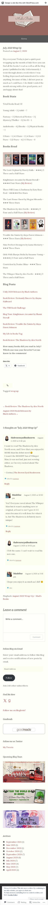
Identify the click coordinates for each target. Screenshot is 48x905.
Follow (9, 678)
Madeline (16, 494)
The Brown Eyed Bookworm (27, 472)
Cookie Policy (12, 895)
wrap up (14, 391)
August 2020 (12, 857)
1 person (16, 479)
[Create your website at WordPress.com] (24, 3)
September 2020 (14, 854)
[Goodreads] (9, 701)
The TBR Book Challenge (14, 308)
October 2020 (12, 851)
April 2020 (11, 870)
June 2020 (11, 863)
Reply (6, 483)
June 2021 (10, 845)
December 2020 (13, 848)
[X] (5, 701)
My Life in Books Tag (12, 333)
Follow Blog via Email (13, 649)
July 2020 (10, 860)
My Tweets (8, 747)
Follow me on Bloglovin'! (14, 710)
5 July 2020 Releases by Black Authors (20, 292)
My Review (26, 183)
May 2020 (10, 867)
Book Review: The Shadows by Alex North (22, 340)
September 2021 (14, 842)
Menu (24, 38)
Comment (36, 637)
